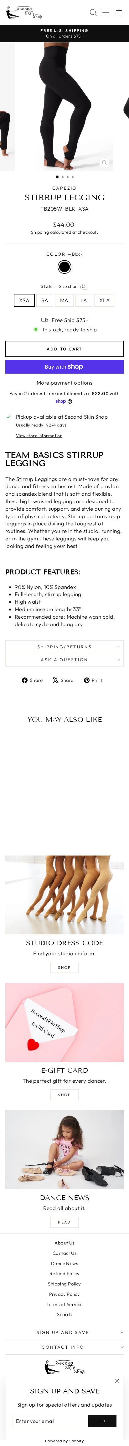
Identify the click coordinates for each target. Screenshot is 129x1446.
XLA (104, 300)
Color (64, 254)
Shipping (40, 232)
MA (64, 300)
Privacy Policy (64, 1294)
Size (60, 286)
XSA (24, 300)
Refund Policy (64, 1273)
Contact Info (63, 1347)
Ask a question (64, 659)
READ (64, 1222)
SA (44, 300)
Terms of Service (64, 1304)
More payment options (65, 382)
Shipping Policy (64, 1284)
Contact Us (64, 1253)
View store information (39, 435)
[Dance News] (64, 1149)
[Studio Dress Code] (64, 895)
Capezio (64, 188)
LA (83, 300)
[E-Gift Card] (64, 1022)
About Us (64, 1243)
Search (64, 1314)
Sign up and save (63, 1332)
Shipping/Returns (64, 647)
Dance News (64, 1263)
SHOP (64, 1094)
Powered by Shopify (64, 1440)
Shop (64, 967)
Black (64, 267)
